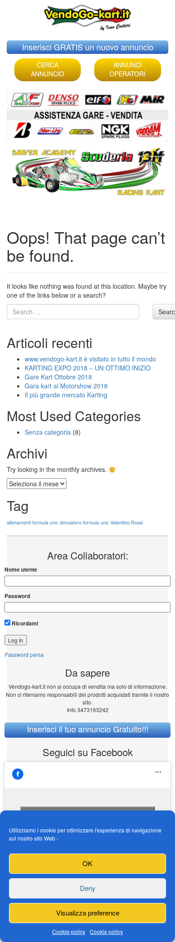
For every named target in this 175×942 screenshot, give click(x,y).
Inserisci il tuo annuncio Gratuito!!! (88, 729)
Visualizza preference (87, 912)
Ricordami (24, 623)
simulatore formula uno (84, 522)
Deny (88, 888)
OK (87, 863)
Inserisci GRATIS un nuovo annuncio (87, 47)
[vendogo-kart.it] (87, 15)
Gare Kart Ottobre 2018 (58, 376)
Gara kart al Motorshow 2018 (66, 385)
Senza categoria (48, 431)
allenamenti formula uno (32, 522)
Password (17, 596)
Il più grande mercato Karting (66, 394)
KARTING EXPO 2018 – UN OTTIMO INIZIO (88, 367)
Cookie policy (68, 931)
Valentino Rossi (126, 522)
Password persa (24, 654)
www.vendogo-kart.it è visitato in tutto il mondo (90, 358)
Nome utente (20, 569)
